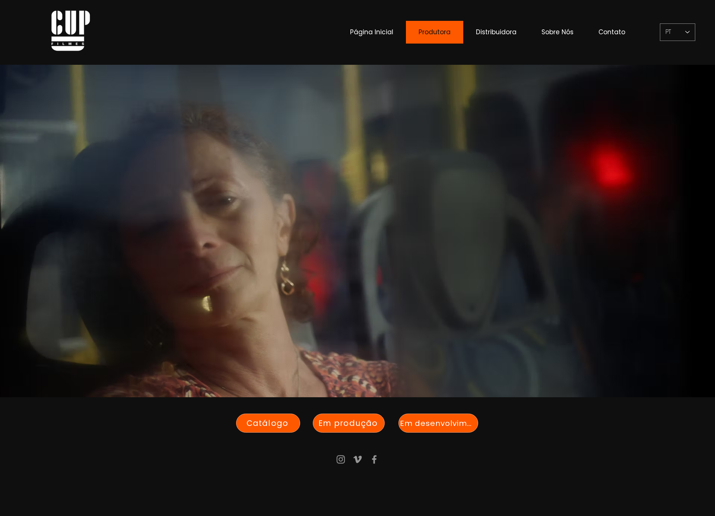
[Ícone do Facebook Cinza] (374, 459)
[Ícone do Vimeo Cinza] (357, 459)
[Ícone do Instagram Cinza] (340, 459)
